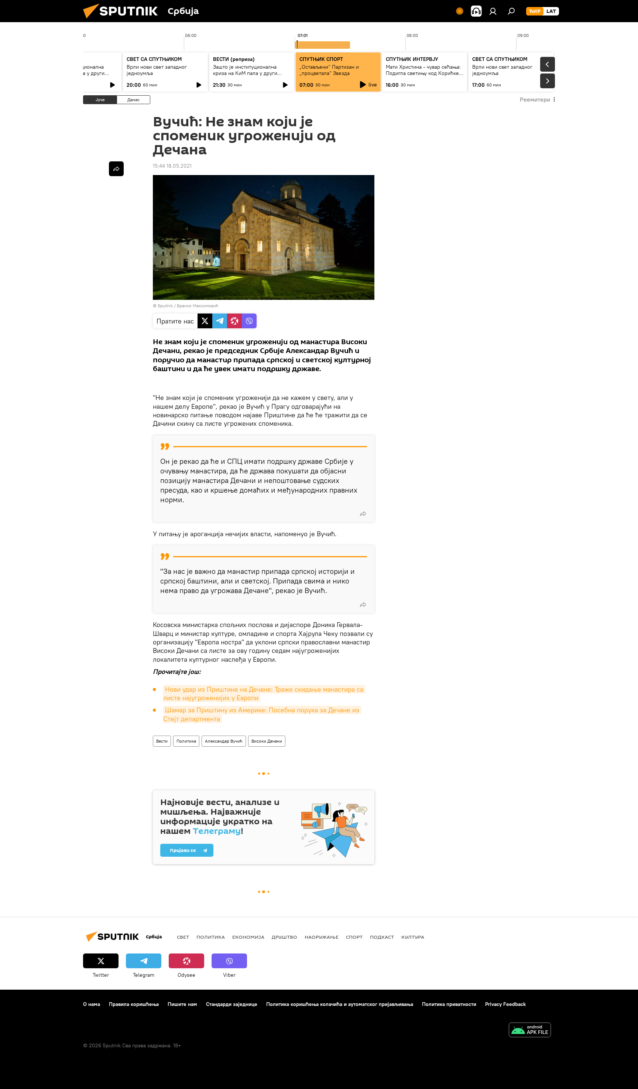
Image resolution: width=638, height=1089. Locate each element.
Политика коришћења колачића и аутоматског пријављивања (339, 1004)
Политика (186, 741)
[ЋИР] (534, 11)
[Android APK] (530, 1031)
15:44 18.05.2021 (172, 165)
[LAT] (551, 11)
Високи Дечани (266, 741)
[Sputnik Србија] (123, 20)
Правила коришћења (134, 1004)
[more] (363, 513)
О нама (91, 1004)
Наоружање (322, 937)
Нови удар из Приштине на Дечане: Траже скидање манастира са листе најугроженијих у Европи (264, 693)
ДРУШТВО (284, 937)
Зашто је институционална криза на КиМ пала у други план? (245, 73)
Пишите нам (182, 1004)
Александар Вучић (224, 741)
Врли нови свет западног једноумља (157, 70)
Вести (162, 741)
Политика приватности (449, 1004)
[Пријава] (493, 11)
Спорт (354, 937)
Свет (183, 937)
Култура (412, 937)
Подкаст (382, 937)
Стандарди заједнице (231, 1004)
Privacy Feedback (505, 1004)
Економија (248, 937)
